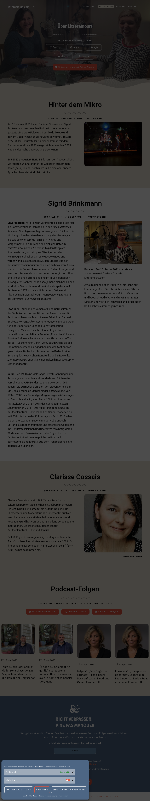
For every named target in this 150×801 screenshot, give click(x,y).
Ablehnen (42, 789)
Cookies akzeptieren (18, 789)
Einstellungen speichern (69, 789)
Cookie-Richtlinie (30, 796)
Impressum (63, 796)
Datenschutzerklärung (48, 796)
